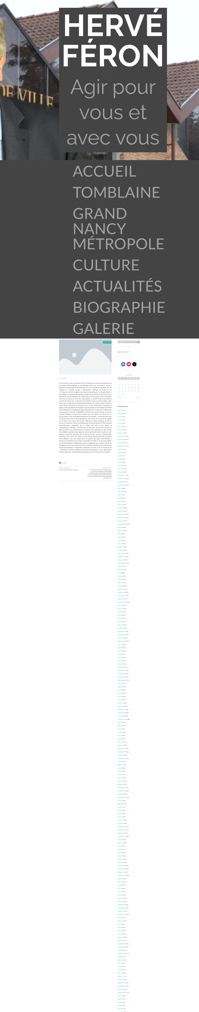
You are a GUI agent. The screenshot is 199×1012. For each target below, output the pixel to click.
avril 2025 (120, 462)
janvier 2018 (121, 745)
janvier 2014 (121, 901)
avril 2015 (120, 852)
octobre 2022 (121, 560)
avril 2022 (120, 579)
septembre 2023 (122, 524)
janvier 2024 (121, 511)
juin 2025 (120, 455)
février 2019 (121, 703)
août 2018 (120, 722)
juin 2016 (120, 807)
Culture (106, 264)
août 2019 (120, 683)
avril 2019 (120, 696)
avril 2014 (120, 891)
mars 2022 (120, 582)
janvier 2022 (121, 589)
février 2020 (121, 664)
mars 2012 (120, 973)
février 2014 (121, 898)
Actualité (64, 463)
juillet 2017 (121, 765)
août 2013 (120, 917)
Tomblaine (116, 192)
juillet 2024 (121, 491)
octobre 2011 (121, 989)
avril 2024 (120, 501)
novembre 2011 (122, 986)
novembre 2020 (122, 634)
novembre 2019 (122, 673)
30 (122, 394)
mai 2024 (120, 498)
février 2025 (121, 468)
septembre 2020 (122, 641)
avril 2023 (120, 540)
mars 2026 (120, 426)
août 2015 (120, 839)
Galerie (103, 328)
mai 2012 (120, 966)
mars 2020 (120, 660)
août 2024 (120, 488)
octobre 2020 (121, 638)
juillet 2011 (121, 999)
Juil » (138, 397)
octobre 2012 (121, 950)
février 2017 (121, 781)
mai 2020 (120, 654)
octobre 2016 (121, 794)
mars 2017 (120, 778)
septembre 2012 (122, 953)
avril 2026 (120, 423)
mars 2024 (120, 504)
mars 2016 (120, 817)
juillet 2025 (121, 452)
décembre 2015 (122, 826)
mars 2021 (120, 621)
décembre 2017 (122, 748)
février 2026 (121, 429)
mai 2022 (120, 576)
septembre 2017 (122, 758)
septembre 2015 (122, 836)
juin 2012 (120, 963)
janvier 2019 (121, 706)
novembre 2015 (122, 830)
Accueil (104, 171)
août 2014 (120, 878)
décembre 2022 (122, 553)
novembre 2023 (122, 517)
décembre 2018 (122, 709)
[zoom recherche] (138, 342)
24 (125, 391)
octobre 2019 (121, 677)
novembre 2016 (122, 791)
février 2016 (121, 820)
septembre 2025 (122, 446)
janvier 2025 (121, 472)
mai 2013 (120, 927)
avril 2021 (120, 618)
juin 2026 (120, 416)
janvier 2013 (121, 940)
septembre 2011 (122, 992)
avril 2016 (120, 813)
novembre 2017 (122, 752)
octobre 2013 (121, 911)
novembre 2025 (122, 439)
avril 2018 (120, 735)
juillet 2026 (121, 413)
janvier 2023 (121, 550)
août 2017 (120, 761)
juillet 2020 (121, 647)
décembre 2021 (122, 592)
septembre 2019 (122, 680)
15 (119, 387)
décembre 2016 (122, 787)
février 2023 (121, 547)
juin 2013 (120, 924)
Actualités (117, 286)
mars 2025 (120, 465)
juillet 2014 (121, 882)
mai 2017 (120, 771)
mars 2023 (120, 543)
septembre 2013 (122, 914)
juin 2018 (120, 729)
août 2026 (120, 410)
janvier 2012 (121, 979)
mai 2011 (120, 1005)
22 (119, 391)
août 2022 (120, 566)
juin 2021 (120, 612)
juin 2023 (120, 534)
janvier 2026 (121, 433)
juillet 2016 (121, 804)
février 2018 (121, 742)
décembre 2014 (122, 865)
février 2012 (121, 976)
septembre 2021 (122, 602)
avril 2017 (120, 774)
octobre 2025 (121, 442)
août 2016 (120, 800)
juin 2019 (120, 690)
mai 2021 (120, 615)
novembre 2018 (122, 712)
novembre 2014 (122, 869)
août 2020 (120, 644)
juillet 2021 (121, 608)
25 (128, 391)
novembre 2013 (122, 908)
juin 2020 (120, 651)
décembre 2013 (122, 904)
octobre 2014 (121, 872)
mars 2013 (120, 934)
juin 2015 (120, 846)
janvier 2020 (121, 667)
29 (119, 394)
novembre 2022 (122, 556)
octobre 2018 (121, 716)
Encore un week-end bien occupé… (69, 469)
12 (132, 384)
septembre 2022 (122, 563)
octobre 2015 (121, 833)
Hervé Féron (113, 40)
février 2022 (121, 586)
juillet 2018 (121, 725)
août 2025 (120, 449)
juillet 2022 (121, 569)
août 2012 (120, 956)
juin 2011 (120, 1002)
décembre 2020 (122, 631)
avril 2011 (120, 1008)
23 (122, 391)
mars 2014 (120, 895)
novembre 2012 (122, 947)
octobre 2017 (121, 755)
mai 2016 (120, 810)
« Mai (119, 397)
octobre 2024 (121, 481)
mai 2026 (120, 420)
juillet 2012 (121, 960)
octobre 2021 (121, 599)
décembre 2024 (122, 475)
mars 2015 (120, 856)
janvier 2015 (121, 862)
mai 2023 (120, 537)
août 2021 (120, 605)
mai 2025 (120, 459)
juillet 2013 (121, 921)
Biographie (119, 307)
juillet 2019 (121, 686)
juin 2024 (120, 495)
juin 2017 (120, 768)
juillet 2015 (121, 843)
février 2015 (121, 859)
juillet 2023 (121, 530)
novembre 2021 (122, 595)
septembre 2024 (122, 485)
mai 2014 (120, 888)
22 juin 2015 (63, 378)
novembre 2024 (122, 478)
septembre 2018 (122, 719)
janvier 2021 (121, 628)
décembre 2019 (122, 670)
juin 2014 (120, 885)
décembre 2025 (122, 436)
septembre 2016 (122, 797)
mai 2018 (120, 732)
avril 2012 (120, 969)
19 (132, 387)
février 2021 (121, 625)
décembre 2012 (122, 943)
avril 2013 (120, 930)
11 (128, 384)
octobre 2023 (121, 521)
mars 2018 (120, 738)
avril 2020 (120, 657)
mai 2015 (120, 849)
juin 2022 (120, 573)
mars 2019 (120, 699)
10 (125, 384)
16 (122, 387)
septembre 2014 (122, 875)
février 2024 (121, 508)
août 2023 (120, 527)
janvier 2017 (121, 784)
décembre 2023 (122, 514)
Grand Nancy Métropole (119, 228)
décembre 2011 (122, 982)
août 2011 (120, 995)
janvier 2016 (121, 823)
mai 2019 (120, 693)
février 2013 (121, 937)
